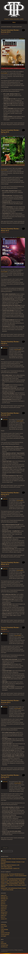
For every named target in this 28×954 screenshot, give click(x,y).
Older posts (4, 847)
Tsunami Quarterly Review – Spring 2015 (10, 131)
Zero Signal (3, 936)
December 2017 (4, 897)
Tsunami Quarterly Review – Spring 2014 (10, 493)
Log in (2, 941)
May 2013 (3, 917)
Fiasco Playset (4, 926)
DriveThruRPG (4, 73)
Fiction (2, 927)
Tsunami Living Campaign (7, 889)
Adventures (3, 924)
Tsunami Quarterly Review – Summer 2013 (10, 701)
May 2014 (3, 910)
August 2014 (3, 908)
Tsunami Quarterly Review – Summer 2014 (10, 414)
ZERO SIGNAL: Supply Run (6, 866)
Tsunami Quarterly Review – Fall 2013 (10, 628)
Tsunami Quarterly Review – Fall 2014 (10, 342)
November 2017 (4, 898)
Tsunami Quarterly (5, 934)
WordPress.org (4, 946)
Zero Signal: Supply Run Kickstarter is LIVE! (10, 865)
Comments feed (4, 945)
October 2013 (4, 913)
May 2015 (3, 902)
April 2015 (3, 903)
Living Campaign (4, 929)
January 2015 (4, 907)
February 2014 (4, 912)
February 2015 (4, 905)
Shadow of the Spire (5, 932)
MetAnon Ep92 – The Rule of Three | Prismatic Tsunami (13, 885)
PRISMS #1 (3, 886)
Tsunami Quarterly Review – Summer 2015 (10, 31)
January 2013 (4, 918)
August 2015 (3, 900)
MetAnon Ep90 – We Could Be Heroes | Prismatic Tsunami (13, 888)
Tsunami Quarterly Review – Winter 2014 (10, 563)
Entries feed (3, 943)
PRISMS (2, 931)
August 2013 (3, 915)
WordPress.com (4, 951)
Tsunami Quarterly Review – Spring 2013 (10, 776)
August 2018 (3, 895)
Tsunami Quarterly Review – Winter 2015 (10, 229)
